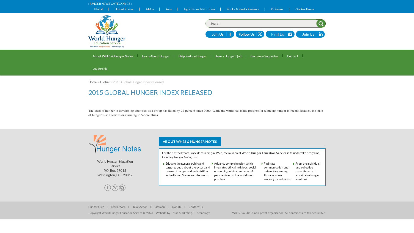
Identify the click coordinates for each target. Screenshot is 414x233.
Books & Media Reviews (243, 9)
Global (98, 9)
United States (124, 9)
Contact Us (196, 207)
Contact (292, 56)
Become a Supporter (264, 56)
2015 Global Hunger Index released (150, 92)
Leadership (100, 68)
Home (92, 82)
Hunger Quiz (96, 207)
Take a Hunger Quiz (228, 56)
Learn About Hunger (156, 56)
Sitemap (160, 207)
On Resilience (304, 9)
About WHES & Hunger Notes (113, 56)
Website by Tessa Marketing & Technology (183, 213)
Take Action (140, 207)
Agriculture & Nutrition (199, 9)
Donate (177, 207)
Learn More (118, 207)
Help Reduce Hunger (193, 56)
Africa (150, 9)
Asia (169, 9)
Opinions (277, 9)
